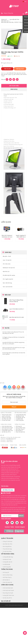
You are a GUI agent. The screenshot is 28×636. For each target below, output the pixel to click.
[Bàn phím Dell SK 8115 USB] (5, 318)
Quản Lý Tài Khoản (6, 416)
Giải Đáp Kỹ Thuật (20, 416)
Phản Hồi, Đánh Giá (20, 432)
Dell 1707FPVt (17, 74)
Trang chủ (4, 19)
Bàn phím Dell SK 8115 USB (16, 317)
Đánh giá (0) (14, 89)
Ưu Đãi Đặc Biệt (19, 419)
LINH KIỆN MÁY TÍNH (11, 73)
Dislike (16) (17, 56)
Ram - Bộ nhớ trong (7, 283)
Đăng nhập (10, 13)
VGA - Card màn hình (7, 286)
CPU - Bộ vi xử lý (6, 264)
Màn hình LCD (4, 21)
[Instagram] (21, 522)
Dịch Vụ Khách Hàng (20, 427)
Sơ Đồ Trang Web (20, 420)
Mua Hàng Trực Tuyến (7, 429)
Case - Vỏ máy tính (7, 260)
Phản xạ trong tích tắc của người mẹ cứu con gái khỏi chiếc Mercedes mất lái (13, 348)
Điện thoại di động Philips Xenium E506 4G (16, 300)
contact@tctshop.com (11, 438)
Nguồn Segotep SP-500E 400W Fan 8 (21, 236)
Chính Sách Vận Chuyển (7, 427)
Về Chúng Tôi (19, 426)
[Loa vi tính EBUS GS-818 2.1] (5, 310)
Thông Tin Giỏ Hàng (6, 417)
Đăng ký (5, 13)
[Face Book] (7, 522)
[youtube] (17, 522)
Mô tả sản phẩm (14, 85)
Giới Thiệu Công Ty (20, 429)
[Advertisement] (14, 123)
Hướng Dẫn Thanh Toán (7, 430)
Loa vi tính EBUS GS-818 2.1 (16, 309)
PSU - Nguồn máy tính (8, 279)
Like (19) (10, 56)
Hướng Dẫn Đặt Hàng (21, 414)
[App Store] (19, 531)
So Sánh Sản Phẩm (6, 420)
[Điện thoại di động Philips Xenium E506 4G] (5, 301)
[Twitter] (12, 522)
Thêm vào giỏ (7, 68)
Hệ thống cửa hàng (8, 490)
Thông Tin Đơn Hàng (6, 414)
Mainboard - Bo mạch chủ (9, 267)
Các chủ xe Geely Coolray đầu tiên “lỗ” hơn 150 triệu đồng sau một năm (13, 332)
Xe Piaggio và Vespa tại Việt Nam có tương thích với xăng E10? (13, 337)
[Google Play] (9, 531)
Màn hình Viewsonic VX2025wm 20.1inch (7, 236)
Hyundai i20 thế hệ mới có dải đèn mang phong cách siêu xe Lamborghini (13, 343)
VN (25, 1)
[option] (7, 232)
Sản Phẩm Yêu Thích (6, 419)
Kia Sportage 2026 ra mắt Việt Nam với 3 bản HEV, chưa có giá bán (13, 353)
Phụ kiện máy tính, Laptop (9, 275)
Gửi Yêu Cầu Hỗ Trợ (6, 432)
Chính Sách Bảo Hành (7, 426)
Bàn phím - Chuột (7, 256)
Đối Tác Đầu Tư (19, 430)
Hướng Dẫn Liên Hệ (20, 417)
